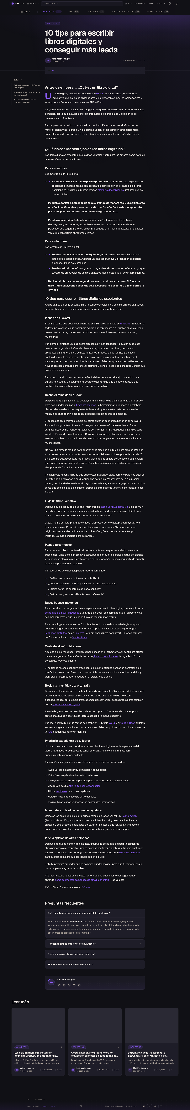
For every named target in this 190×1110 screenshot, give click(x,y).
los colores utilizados (106, 656)
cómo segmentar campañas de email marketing (82, 879)
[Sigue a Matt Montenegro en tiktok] (79, 985)
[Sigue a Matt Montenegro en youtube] (74, 985)
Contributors (117, 1106)
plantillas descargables (111, 190)
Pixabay (79, 633)
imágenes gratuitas (56, 633)
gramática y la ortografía (66, 704)
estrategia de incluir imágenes (62, 612)
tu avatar (125, 323)
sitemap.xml (40, 1100)
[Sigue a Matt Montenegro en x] (69, 985)
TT (161, 1106)
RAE (50, 731)
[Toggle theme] (176, 4)
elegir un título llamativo (114, 506)
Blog (107, 1106)
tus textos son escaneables (84, 785)
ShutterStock (79, 637)
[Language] (170, 3)
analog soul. (41, 1106)
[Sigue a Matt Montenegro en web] (59, 985)
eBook (100, 93)
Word (112, 723)
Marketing (52, 24)
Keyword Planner (86, 405)
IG (144, 1106)
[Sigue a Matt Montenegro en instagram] (64, 985)
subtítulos (61, 791)
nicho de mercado (129, 852)
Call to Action (129, 816)
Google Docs (127, 723)
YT (155, 1106)
